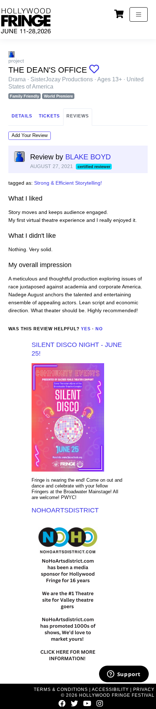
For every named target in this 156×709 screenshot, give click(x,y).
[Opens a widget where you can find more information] (124, 675)
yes (86, 328)
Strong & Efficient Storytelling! (68, 183)
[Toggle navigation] (139, 14)
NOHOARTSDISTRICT (65, 510)
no (99, 328)
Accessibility (110, 689)
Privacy (144, 689)
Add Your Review (30, 135)
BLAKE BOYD (88, 157)
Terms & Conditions (61, 689)
